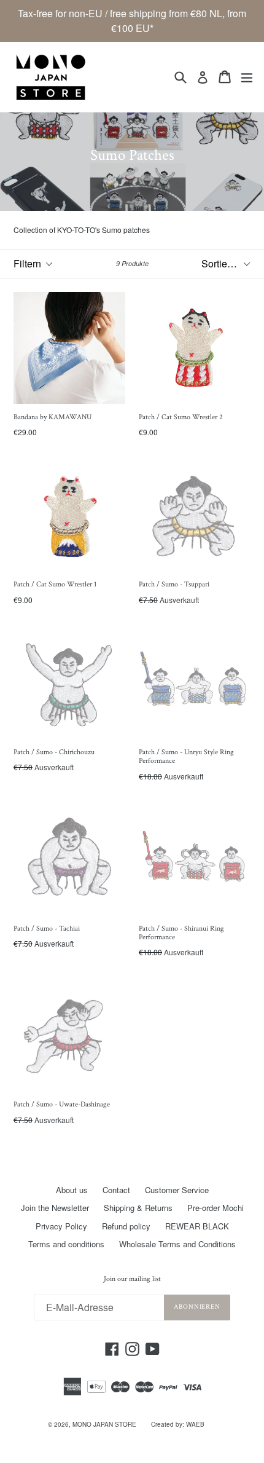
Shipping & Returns (138, 1207)
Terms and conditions (66, 1244)
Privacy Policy (61, 1226)
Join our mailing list (132, 1279)
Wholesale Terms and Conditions (177, 1244)
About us (72, 1190)
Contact (116, 1190)
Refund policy (126, 1226)
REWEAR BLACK (197, 1226)
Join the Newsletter (55, 1207)
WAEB (195, 1424)
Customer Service (177, 1190)
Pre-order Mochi (215, 1207)
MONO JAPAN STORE (104, 1424)
